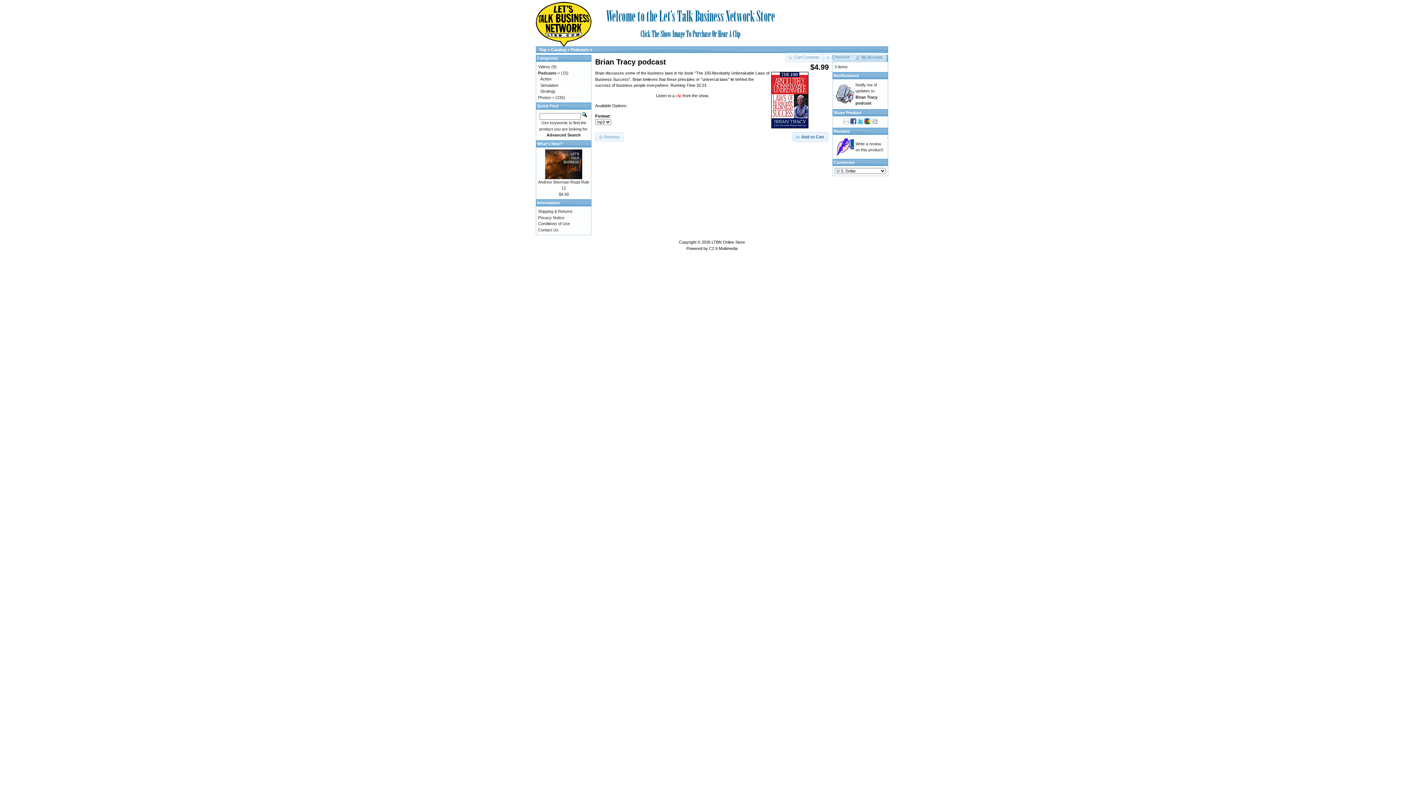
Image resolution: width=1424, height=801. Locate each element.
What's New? (550, 144)
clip (679, 95)
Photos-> (546, 97)
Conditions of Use (554, 223)
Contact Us (548, 230)
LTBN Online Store (728, 242)
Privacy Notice (551, 217)
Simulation (549, 85)
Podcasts (580, 49)
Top (543, 49)
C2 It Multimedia (723, 248)
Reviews (842, 131)
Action (545, 79)
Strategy (548, 91)
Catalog (558, 49)
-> (549, 73)
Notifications (846, 75)
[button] (838, 57)
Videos (544, 67)
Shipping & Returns (555, 211)
